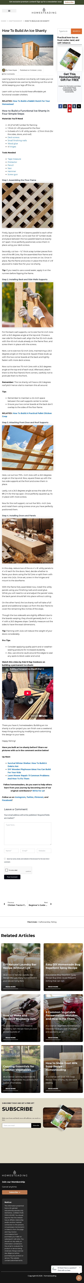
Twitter (30, 797)
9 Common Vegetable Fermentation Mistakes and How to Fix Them (62, 1015)
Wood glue (13, 143)
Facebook (7, 800)
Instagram (20, 797)
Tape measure (14, 159)
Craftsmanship (15, 21)
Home (3, 21)
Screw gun (13, 174)
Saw (10, 168)
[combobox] (63, 31)
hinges (12, 146)
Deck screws (13, 137)
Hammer (12, 171)
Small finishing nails (17, 140)
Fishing (54, 922)
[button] (9, 10)
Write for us (38, 791)
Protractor (12, 162)
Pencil (11, 165)
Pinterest (38, 797)
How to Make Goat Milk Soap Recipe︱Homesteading (61, 1066)
